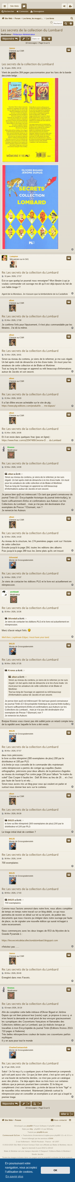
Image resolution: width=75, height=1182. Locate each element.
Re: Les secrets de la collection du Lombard (30, 272)
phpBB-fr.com (42, 1132)
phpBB (29, 1126)
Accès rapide (5, 7)
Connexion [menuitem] (65, 7)
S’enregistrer (38, 11)
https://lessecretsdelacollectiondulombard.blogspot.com (30, 940)
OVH (51, 1138)
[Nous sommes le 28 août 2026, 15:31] (51, 23)
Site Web (14, 6)
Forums (25, 7)
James (12, 48)
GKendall (13, 557)
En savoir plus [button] (14, 1176)
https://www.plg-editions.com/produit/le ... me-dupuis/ (28, 405)
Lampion (14, 256)
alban (11, 300)
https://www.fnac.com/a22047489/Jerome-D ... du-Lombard (31, 440)
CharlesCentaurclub (18, 1047)
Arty (31, 1129)
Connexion (23, 11)
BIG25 (12, 644)
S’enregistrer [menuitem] (71, 7)
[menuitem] (71, 18)
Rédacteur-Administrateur (24, 34)
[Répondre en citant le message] (68, 50)
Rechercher (9, 11)
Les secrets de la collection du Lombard (32, 30)
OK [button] (55, 1170)
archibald (14, 592)
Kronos (11, 447)
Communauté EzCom (11, 1135)
